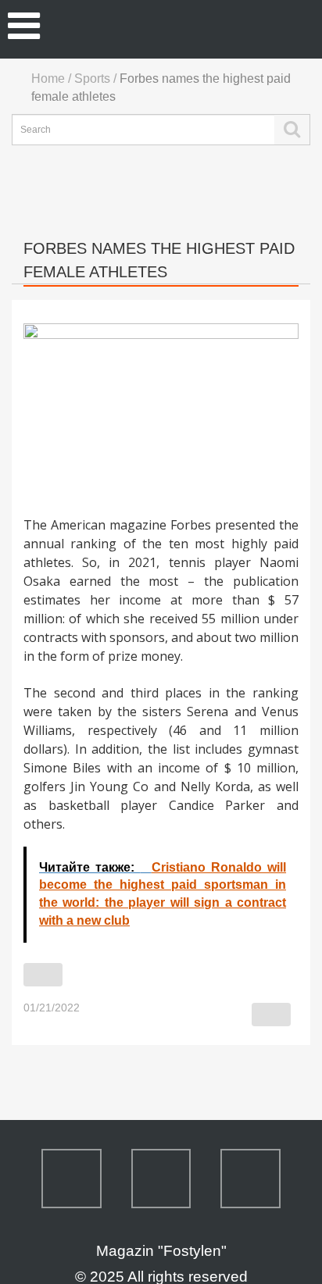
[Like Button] (43, 974)
